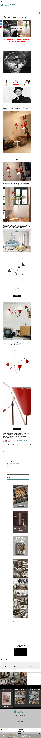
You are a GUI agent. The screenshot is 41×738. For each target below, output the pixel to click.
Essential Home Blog (28, 666)
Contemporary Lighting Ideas (19, 446)
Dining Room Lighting (17, 664)
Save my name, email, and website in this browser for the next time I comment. (17, 477)
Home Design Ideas (6, 666)
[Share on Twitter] (1, 24)
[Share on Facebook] (1, 21)
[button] (39, 698)
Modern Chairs (16, 666)
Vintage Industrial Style (29, 664)
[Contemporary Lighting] (8, 5)
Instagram (10, 446)
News (4, 16)
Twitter (5, 446)
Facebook (11, 449)
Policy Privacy (20, 721)
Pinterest (27, 444)
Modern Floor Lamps (6, 664)
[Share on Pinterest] (1, 28)
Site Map (20, 720)
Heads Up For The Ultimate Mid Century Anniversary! (15, 18)
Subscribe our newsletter (7, 447)
